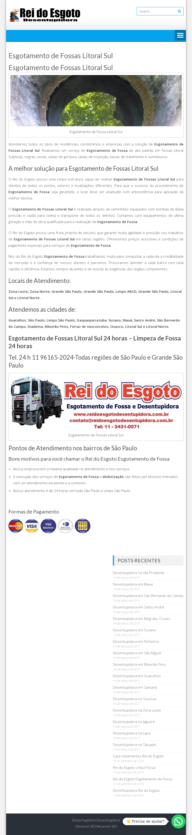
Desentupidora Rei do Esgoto (136, 790)
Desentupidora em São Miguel (137, 653)
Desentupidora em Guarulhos (137, 675)
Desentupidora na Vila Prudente (138, 572)
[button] (178, 821)
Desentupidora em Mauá (133, 584)
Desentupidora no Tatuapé (134, 744)
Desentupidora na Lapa (131, 733)
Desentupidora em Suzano (134, 630)
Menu (180, 35)
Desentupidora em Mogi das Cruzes (141, 618)
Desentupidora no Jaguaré (134, 721)
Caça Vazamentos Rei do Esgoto (138, 756)
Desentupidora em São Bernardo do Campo (148, 595)
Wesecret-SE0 (106, 826)
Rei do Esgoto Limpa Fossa (134, 767)
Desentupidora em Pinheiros (136, 641)
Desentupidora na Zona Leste (137, 710)
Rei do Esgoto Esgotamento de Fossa (142, 779)
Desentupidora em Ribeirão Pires (139, 664)
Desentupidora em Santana (135, 687)
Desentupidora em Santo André (138, 607)
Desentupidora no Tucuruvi (134, 698)
